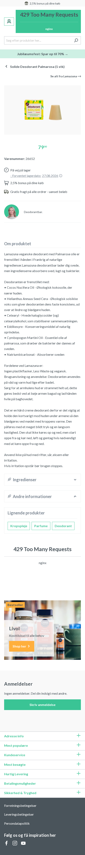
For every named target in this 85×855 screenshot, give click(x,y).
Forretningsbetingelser (20, 805)
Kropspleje (18, 526)
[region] (42, 108)
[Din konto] (9, 21)
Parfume (41, 526)
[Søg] (76, 40)
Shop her (20, 646)
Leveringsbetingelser (19, 814)
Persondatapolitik (17, 823)
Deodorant (63, 526)
